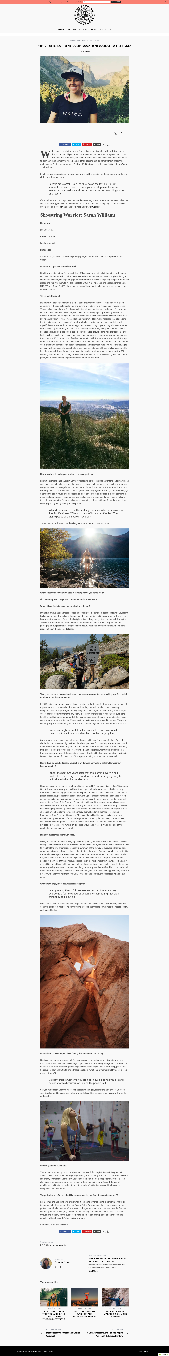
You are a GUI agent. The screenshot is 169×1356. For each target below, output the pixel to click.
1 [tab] (113, 132)
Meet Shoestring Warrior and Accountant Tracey (85, 1314)
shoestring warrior (58, 1245)
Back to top (143, 1351)
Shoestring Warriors (78, 40)
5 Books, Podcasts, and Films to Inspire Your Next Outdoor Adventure (105, 1332)
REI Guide (44, 1245)
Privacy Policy (47, 1351)
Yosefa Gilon (85, 51)
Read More (93, 1271)
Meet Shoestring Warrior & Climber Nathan (115, 1314)
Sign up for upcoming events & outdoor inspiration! (65, 2)
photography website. (90, 207)
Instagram (58, 207)
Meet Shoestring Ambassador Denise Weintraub (63, 1332)
